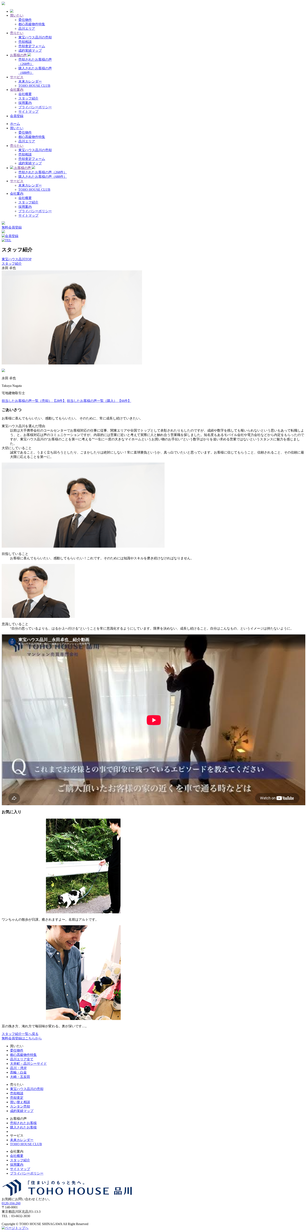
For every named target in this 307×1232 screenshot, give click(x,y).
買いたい (16, 128)
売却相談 (25, 41)
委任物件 (25, 20)
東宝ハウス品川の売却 (35, 37)
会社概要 (25, 94)
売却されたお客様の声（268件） (42, 172)
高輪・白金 (18, 1072)
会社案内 (16, 193)
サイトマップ (28, 111)
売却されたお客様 (23, 1123)
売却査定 (16, 1097)
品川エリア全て (21, 1059)
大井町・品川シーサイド (28, 1063)
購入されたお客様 (23, 1127)
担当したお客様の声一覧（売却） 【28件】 (34, 401)
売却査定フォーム (31, 46)
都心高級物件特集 (31, 24)
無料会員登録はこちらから (22, 1038)
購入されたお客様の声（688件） (42, 176)
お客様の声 (22, 168)
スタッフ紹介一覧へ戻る (20, 1034)
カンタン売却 (20, 1106)
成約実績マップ (30, 50)
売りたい (16, 145)
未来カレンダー (30, 81)
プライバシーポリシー (35, 107)
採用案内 (25, 103)
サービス (16, 181)
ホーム (15, 123)
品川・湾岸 (18, 1068)
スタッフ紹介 (28, 98)
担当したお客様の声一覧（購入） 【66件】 (99, 401)
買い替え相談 (20, 1102)
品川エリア (26, 28)
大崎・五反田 (20, 1077)
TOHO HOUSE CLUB (34, 85)
